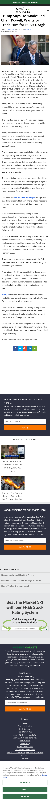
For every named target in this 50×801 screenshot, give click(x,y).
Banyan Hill (16, 2)
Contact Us (25, 758)
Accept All (25, 796)
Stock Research (25, 729)
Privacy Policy (25, 741)
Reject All (25, 789)
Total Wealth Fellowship (30, 2)
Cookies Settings (25, 782)
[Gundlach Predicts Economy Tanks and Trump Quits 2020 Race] (13, 452)
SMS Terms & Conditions (25, 749)
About (25, 723)
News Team (11, 29)
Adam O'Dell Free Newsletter (25, 735)
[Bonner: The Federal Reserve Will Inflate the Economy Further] (13, 483)
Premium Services (25, 726)
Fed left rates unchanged (24, 197)
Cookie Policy (25, 744)
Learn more (35, 665)
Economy (28, 29)
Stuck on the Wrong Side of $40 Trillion (17, 575)
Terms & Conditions (25, 746)
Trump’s (5, 294)
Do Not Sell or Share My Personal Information (25, 752)
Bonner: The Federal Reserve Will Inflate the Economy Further (12, 496)
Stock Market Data (25, 732)
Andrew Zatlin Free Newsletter (25, 738)
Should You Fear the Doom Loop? (15, 586)
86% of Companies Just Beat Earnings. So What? (21, 580)
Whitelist (25, 755)
